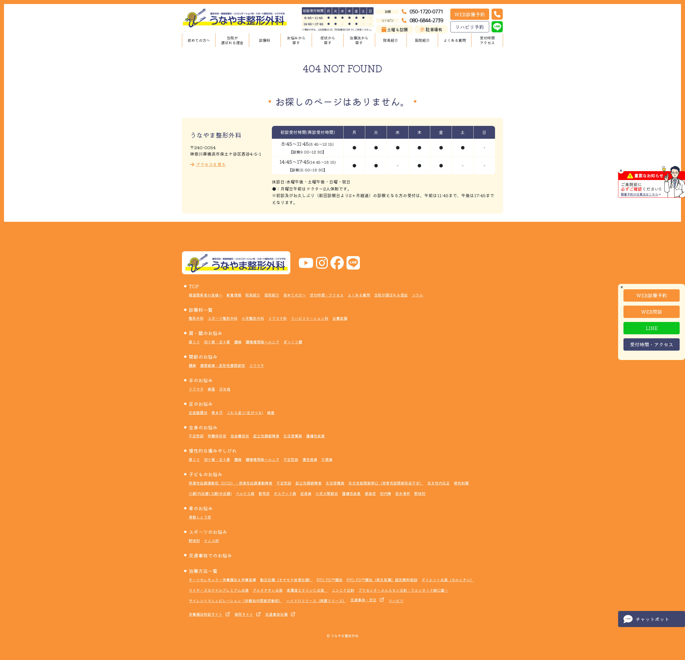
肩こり (194, 341)
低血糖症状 (239, 435)
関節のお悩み (203, 356)
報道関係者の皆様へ (205, 295)
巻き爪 (217, 412)
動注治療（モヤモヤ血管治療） (286, 579)
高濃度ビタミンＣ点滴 (307, 590)
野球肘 (419, 493)
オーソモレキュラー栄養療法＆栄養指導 (222, 579)
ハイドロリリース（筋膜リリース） (316, 600)
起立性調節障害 (266, 435)
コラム (417, 295)
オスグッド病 (285, 493)
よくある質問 (454, 40)
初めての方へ (199, 40)
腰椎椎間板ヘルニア (262, 341)
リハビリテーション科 (309, 318)
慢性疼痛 (309, 459)
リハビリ (396, 600)
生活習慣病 (292, 435)
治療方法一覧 (203, 570)
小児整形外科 (253, 318)
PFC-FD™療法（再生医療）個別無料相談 (382, 579)
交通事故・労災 (363, 599)
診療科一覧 (201, 309)
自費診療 (339, 318)
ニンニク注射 (343, 590)
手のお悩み (201, 380)
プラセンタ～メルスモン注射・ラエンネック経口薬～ (403, 590)
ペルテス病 (245, 493)
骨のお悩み (201, 508)
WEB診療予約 (469, 14)
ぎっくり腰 (292, 341)
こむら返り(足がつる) (245, 412)
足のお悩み (201, 403)
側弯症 (264, 493)
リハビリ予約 (469, 26)
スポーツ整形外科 (223, 318)
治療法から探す (359, 40)
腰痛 (238, 341)
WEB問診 (651, 311)
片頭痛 (327, 459)
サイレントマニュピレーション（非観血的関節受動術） (235, 600)
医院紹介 (422, 40)
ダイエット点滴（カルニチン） (447, 579)
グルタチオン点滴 (268, 590)
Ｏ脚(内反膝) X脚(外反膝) (210, 493)
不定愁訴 (196, 435)
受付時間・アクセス (651, 344)
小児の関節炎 (326, 493)
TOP (194, 286)
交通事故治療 (276, 614)
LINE (652, 327)
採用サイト (243, 614)
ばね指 (224, 389)
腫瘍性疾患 (315, 435)
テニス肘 (211, 540)
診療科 (264, 40)
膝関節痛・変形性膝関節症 (222, 365)
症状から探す (327, 40)
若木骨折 (402, 493)
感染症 (370, 493)
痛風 (211, 389)
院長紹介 (390, 40)
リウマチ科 (277, 318)
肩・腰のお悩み (205, 332)
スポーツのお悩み (208, 531)
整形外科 (196, 318)
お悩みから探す (296, 40)
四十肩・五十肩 (217, 341)
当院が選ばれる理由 (232, 40)
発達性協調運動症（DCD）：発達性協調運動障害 (230, 483)
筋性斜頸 (461, 483)
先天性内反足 (438, 483)
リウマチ (256, 365)
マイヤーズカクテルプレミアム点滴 (219, 590)
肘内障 (385, 493)
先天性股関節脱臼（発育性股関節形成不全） (385, 483)
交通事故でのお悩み (210, 555)
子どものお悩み (205, 474)
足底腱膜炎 (198, 412)
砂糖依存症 (217, 435)
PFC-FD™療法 (329, 579)
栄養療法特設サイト (205, 614)
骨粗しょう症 (200, 517)
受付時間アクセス (487, 40)
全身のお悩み (203, 427)
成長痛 (305, 493)
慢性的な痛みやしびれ (213, 450)
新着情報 (233, 295)
